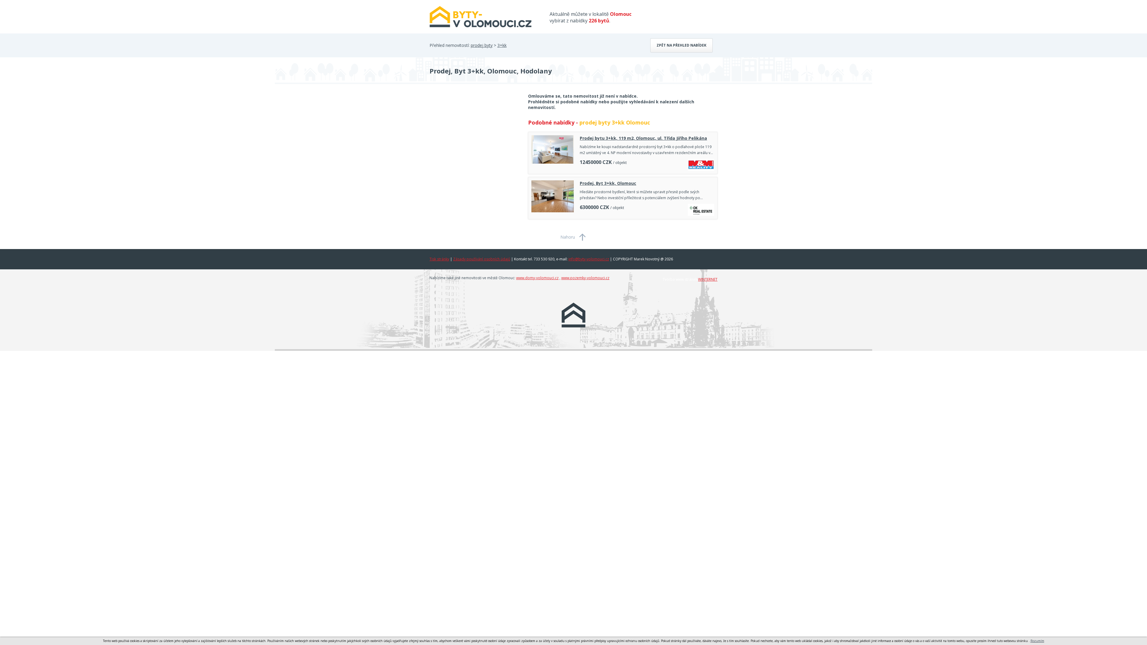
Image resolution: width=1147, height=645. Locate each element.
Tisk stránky (439, 259)
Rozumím (1037, 641)
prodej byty (482, 45)
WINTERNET (707, 279)
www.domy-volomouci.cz (537, 277)
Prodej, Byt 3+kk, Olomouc (608, 183)
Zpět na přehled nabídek (681, 45)
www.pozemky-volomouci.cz (585, 277)
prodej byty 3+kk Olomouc (614, 122)
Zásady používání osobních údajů (481, 259)
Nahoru (567, 237)
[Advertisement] (474, 141)
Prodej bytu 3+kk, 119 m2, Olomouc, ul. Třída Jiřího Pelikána (643, 138)
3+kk (502, 45)
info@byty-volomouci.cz (588, 259)
